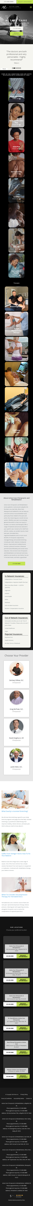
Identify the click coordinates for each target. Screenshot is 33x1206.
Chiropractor (16, 682)
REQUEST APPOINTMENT (16, 34)
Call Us (16, 28)
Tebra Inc (16, 1094)
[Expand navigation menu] (31, 7)
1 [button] (12, 68)
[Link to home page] (14, 7)
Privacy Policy (24, 1094)
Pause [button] (4, 69)
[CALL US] (8, 2)
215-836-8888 (16, 563)
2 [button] (14, 68)
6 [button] (20, 68)
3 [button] (15, 68)
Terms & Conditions (6, 1098)
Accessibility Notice (19, 1098)
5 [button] (18, 68)
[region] (16, 57)
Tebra (23, 1200)
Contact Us (29, 1098)
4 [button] (17, 68)
